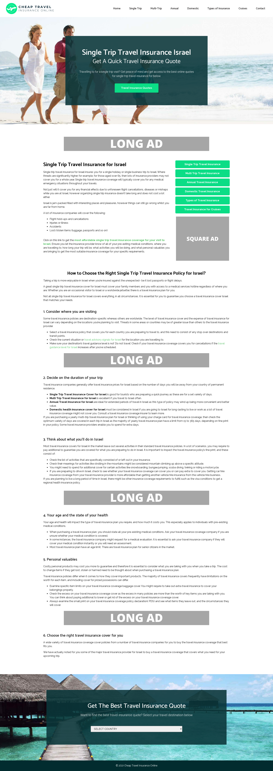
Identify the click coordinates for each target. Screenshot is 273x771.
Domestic (193, 8)
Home (117, 8)
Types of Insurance (218, 8)
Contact (260, 8)
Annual (174, 8)
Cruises (243, 8)
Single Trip (135, 8)
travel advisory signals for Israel (102, 339)
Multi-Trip (156, 8)
